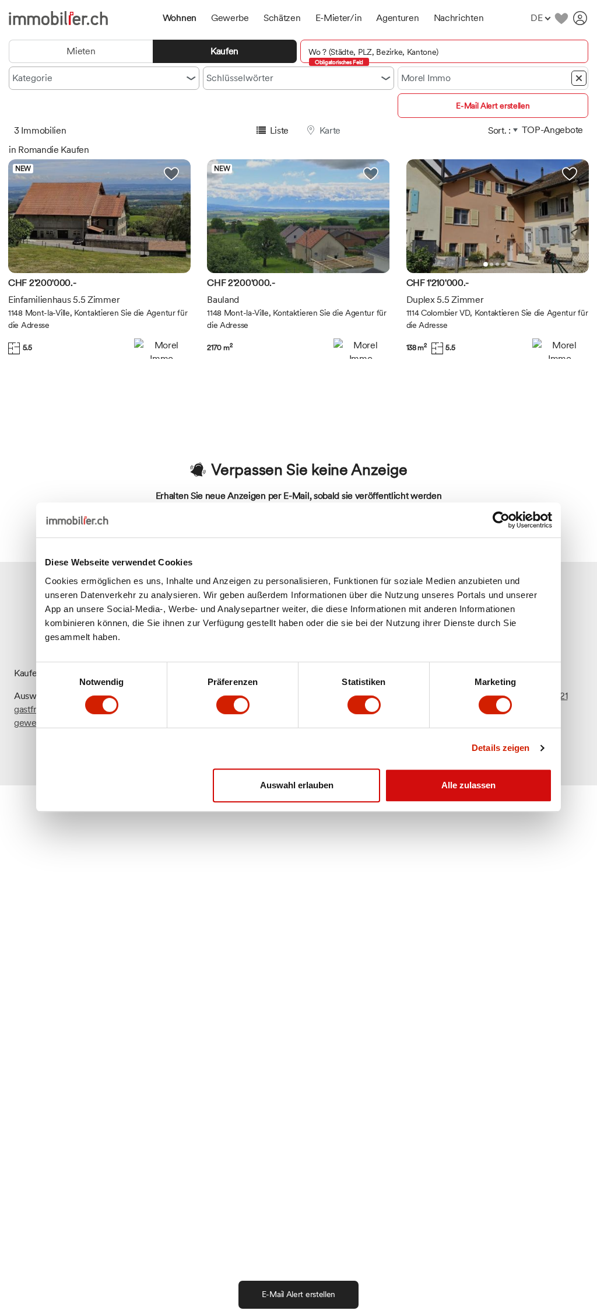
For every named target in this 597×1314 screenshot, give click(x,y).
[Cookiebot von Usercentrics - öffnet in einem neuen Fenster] (501, 520)
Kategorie (32, 77)
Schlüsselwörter (239, 77)
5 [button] (509, 264)
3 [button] (497, 264)
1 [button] (485, 264)
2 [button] (491, 264)
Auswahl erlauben (296, 785)
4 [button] (503, 264)
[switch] (233, 705)
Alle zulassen (468, 785)
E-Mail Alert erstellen (492, 105)
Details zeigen (500, 748)
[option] (99, 216)
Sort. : (499, 130)
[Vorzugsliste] (561, 18)
